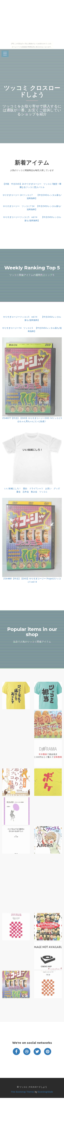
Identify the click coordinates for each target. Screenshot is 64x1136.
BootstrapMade (45, 1091)
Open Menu (5, 54)
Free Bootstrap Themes (22, 1091)
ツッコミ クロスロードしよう (32, 91)
